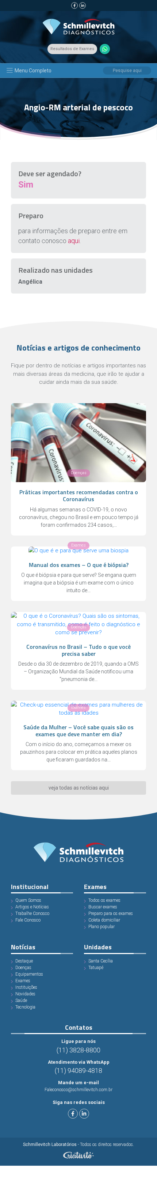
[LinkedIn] (82, 5)
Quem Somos (28, 900)
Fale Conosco (28, 920)
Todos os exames (104, 900)
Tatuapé (95, 967)
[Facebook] (74, 5)
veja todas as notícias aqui (79, 788)
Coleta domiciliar (104, 920)
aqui (74, 241)
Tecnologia (25, 1007)
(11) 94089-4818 (78, 1070)
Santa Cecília (100, 961)
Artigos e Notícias (32, 906)
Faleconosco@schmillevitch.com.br (78, 1089)
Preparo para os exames (110, 913)
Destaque (24, 961)
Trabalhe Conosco (32, 913)
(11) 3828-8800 (78, 1050)
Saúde (21, 1000)
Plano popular (101, 926)
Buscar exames (102, 906)
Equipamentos (29, 974)
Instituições (26, 987)
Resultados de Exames (72, 48)
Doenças (23, 967)
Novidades (25, 993)
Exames (22, 980)
